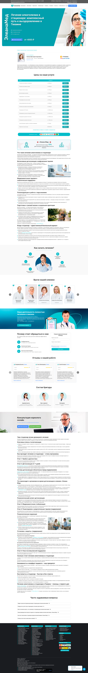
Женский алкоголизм (35, 651)
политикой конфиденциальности (45, 339)
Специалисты (62, 635)
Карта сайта (61, 640)
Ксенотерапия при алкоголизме (36, 628)
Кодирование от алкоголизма (23, 471)
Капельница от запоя (22, 489)
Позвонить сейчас (44, 340)
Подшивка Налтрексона (21, 629)
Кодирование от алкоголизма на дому (37, 641)
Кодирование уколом (35, 631)
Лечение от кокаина (21, 635)
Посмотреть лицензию (25, 325)
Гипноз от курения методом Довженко (51, 627)
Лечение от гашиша (21, 637)
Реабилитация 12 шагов (63, 628)
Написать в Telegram (48, 340)
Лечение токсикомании (49, 632)
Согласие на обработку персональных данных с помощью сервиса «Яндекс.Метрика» (30, 667)
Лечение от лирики (21, 641)
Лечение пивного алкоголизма (36, 633)
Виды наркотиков (20, 640)
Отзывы (61, 636)
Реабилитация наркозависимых (64, 629)
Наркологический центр (49, 636)
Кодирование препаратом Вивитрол (37, 643)
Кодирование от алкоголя (35, 637)
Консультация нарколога (49, 633)
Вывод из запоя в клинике (36, 648)
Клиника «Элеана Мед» (21, 585)
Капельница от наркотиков (22, 642)
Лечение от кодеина (21, 636)
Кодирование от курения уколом (50, 629)
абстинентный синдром (26, 232)
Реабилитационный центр (63, 630)
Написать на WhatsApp (36, 426)
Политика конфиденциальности (22, 669)
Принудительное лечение (49, 631)
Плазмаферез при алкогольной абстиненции (36, 635)
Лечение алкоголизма (23, 50)
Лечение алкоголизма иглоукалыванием (35, 629)
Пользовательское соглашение (22, 670)
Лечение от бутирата (21, 638)
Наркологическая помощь (49, 639)
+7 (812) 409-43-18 (39, 223)
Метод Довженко (34, 638)
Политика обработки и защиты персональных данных (26, 668)
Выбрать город (65, 650)
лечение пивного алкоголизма (24, 546)
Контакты (56, 5)
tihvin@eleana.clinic (22, 659)
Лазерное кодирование (35, 639)
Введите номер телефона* (56, 341)
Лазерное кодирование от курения (51, 628)
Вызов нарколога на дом (49, 635)
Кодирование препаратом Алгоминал (37, 644)
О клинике (51, 5)
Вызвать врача (60, 349)
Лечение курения (48, 630)
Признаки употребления (21, 627)
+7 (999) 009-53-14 (62, 5)
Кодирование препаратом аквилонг (37, 645)
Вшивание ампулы (34, 642)
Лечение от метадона (21, 633)
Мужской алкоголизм (35, 630)
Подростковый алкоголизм (36, 636)
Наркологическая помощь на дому (51, 638)
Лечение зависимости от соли (22, 631)
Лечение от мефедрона (21, 632)
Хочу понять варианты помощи (46, 338)
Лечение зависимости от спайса (22, 630)
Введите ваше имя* (55, 337)
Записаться (66, 83)
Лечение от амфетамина (21, 639)
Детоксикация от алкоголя (22, 465)
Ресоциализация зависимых (64, 627)
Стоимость (46, 5)
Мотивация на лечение (49, 637)
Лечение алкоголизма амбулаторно (37, 627)
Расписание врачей (62, 639)
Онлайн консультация (17, 39)
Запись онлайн (73, 5)
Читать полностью (17, 380)
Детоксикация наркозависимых (22, 643)
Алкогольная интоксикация (36, 649)
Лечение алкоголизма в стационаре (37, 653)
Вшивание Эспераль (35, 640)
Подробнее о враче (29, 59)
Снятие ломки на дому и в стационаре (23, 628)
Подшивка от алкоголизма (38, 537)
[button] (10, 294)
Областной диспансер (49, 634)
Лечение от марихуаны (21, 634)
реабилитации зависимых (27, 525)
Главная (19, 50)
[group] (18, 294)
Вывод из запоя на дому (35, 650)
